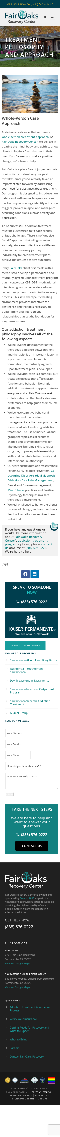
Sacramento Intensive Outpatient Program (32, 690)
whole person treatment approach (25, 137)
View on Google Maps (17, 963)
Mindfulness (16, 490)
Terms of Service (21, 1095)
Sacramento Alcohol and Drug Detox (33, 660)
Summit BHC (27, 898)
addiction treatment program (26, 542)
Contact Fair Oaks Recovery (27, 1056)
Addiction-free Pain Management (30, 480)
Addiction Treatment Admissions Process (30, 1008)
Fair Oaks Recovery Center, (20, 141)
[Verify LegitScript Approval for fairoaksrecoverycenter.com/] (42, 1080)
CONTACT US (32, 846)
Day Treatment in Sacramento (29, 680)
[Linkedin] (34, 574)
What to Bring (18, 1039)
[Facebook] (25, 574)
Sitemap (43, 1098)
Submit (9, 794)
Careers (15, 1048)
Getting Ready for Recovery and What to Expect (29, 1029)
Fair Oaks (15, 268)
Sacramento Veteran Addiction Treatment (30, 702)
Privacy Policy (42, 1091)
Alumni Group (19, 713)
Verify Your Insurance (23, 1019)
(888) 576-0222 (42, 4)
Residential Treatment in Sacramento (26, 670)
